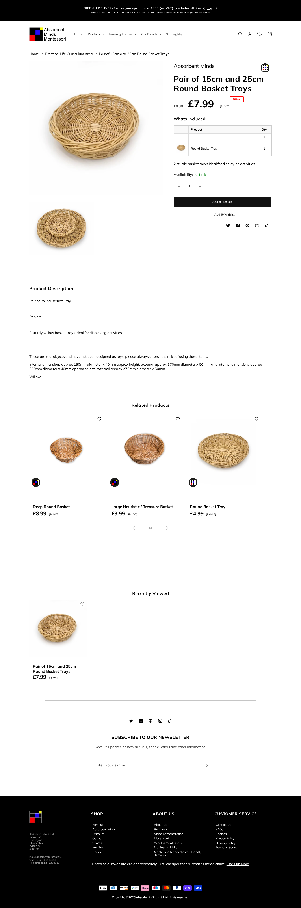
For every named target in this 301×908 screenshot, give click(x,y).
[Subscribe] (206, 766)
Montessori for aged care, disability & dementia (179, 853)
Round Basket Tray (207, 506)
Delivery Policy (225, 843)
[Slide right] (167, 528)
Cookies (221, 833)
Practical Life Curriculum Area (69, 54)
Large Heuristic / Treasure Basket (142, 506)
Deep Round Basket (51, 506)
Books (96, 852)
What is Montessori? (168, 843)
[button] (95, 34)
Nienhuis (98, 824)
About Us (160, 824)
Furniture (98, 847)
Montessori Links (165, 847)
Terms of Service (227, 847)
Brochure (160, 829)
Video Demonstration (168, 833)
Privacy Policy (225, 838)
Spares (97, 843)
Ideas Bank (161, 838)
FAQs (219, 829)
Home (34, 54)
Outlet (96, 838)
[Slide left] (134, 528)
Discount (98, 833)
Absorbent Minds (104, 829)
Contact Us (223, 824)
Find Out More (238, 864)
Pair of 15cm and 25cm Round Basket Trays (134, 54)
